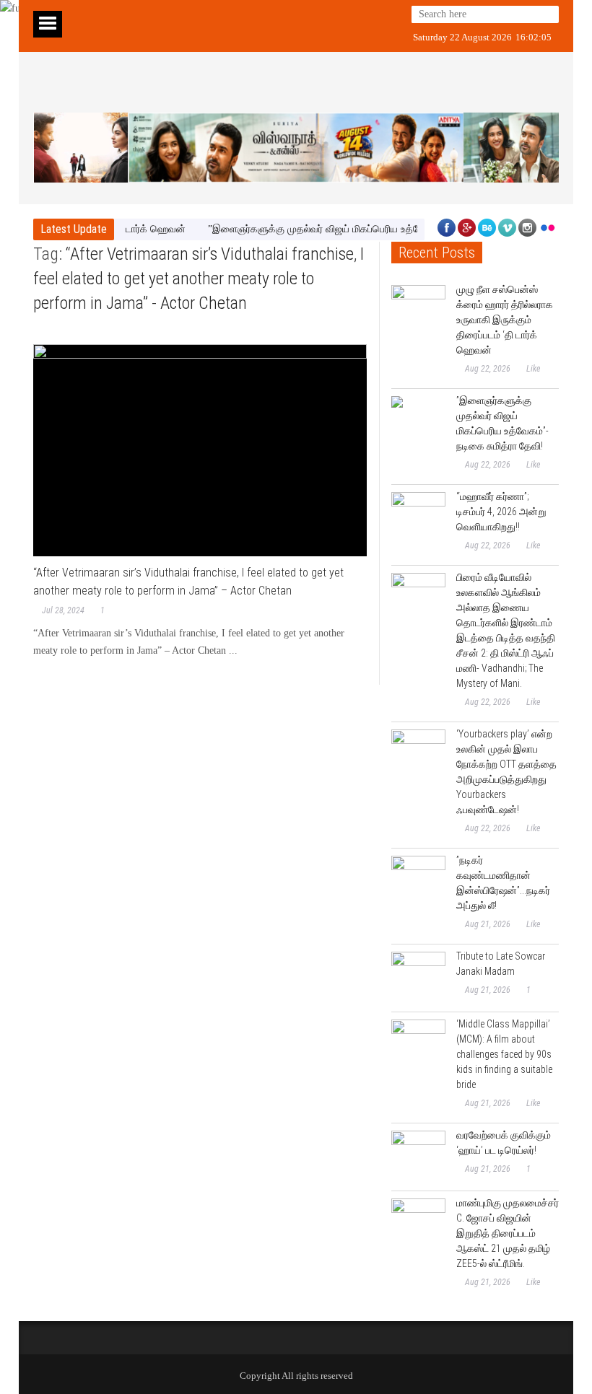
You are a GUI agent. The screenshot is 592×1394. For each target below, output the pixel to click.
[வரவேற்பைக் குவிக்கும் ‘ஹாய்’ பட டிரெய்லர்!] (418, 1158)
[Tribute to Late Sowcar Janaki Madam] (418, 979)
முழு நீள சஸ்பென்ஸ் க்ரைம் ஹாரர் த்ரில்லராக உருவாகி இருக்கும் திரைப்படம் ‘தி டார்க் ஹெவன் (504, 320)
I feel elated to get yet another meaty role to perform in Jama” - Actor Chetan (198, 278)
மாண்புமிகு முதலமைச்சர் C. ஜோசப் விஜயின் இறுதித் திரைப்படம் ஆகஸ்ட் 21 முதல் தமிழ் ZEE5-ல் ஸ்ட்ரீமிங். (507, 1233)
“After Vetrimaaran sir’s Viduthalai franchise (210, 254)
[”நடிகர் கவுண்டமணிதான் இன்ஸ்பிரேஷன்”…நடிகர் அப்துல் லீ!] (418, 883)
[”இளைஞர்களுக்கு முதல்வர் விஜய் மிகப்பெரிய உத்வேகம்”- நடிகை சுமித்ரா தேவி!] (418, 423)
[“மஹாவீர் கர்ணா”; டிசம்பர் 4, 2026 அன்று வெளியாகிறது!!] (418, 519)
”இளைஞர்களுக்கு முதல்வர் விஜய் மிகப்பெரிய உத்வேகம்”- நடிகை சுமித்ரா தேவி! (357, 229)
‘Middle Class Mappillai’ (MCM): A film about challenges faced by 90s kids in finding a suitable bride (504, 1054)
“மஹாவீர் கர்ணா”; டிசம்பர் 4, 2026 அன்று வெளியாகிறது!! (501, 511)
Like (533, 369)
